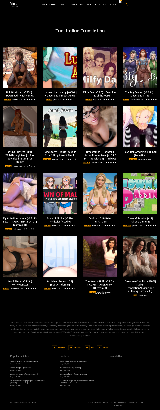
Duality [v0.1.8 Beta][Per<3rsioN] (100, 220)
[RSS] (87, 347)
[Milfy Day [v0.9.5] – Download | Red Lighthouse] (100, 67)
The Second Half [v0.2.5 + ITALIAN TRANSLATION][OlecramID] (100, 285)
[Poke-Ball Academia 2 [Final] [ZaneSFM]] (140, 126)
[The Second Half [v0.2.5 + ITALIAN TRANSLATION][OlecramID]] (100, 256)
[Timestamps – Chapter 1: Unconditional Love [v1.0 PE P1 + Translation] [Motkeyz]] (100, 126)
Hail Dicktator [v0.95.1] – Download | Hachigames (20, 94)
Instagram (77, 347)
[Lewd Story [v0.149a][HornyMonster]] (20, 256)
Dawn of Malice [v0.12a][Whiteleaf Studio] (60, 220)
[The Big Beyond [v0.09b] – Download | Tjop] (140, 67)
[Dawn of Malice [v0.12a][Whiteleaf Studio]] (60, 193)
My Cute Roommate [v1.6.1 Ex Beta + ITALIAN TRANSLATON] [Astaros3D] (20, 222)
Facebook (61, 347)
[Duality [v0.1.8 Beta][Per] (100, 193)
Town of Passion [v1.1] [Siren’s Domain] (140, 220)
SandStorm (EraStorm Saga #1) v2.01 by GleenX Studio (60, 153)
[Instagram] (71, 347)
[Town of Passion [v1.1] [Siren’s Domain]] (140, 193)
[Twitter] (99, 347)
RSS (92, 347)
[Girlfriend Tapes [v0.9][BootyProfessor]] (60, 256)
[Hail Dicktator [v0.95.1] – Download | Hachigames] (20, 67)
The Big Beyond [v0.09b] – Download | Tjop (140, 94)
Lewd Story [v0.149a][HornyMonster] (20, 283)
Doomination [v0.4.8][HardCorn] (20, 368)
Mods (135, 295)
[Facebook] (54, 347)
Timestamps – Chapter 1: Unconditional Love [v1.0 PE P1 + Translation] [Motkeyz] (100, 155)
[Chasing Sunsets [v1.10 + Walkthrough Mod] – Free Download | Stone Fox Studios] (20, 126)
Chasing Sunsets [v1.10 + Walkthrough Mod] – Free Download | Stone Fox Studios (20, 157)
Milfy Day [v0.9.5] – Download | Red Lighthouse (100, 94)
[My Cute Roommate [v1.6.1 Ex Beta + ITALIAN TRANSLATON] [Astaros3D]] (20, 193)
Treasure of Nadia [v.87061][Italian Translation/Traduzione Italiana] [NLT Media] (140, 286)
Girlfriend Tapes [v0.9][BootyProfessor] (60, 283)
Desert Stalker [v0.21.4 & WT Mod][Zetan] (24, 361)
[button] (137, 4)
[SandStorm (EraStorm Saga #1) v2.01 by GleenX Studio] (60, 126)
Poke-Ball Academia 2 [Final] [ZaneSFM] (140, 153)
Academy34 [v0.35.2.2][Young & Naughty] (24, 374)
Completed (8, 166)
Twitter (105, 347)
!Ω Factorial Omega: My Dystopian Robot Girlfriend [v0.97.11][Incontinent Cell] (27, 382)
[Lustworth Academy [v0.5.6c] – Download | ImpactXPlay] (60, 67)
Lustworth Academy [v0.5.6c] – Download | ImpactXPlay (60, 94)
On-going (7, 99)
